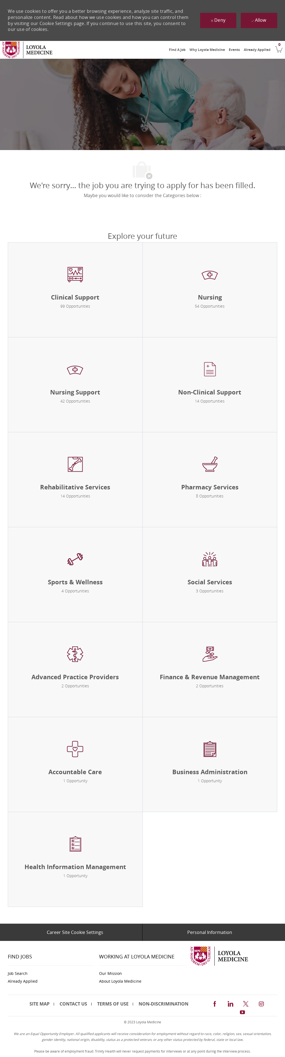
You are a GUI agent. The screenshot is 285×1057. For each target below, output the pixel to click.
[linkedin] (230, 1003)
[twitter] (246, 1003)
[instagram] (261, 1003)
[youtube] (242, 1011)
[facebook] (214, 1003)
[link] (27, 49)
